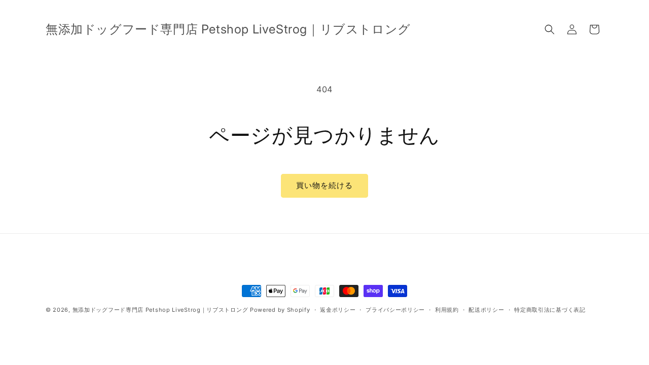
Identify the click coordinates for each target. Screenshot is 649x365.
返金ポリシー (337, 309)
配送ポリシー (486, 309)
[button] (549, 29)
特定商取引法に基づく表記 (549, 309)
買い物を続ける (324, 185)
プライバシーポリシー (395, 309)
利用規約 (447, 309)
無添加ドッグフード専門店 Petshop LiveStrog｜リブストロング (160, 309)
